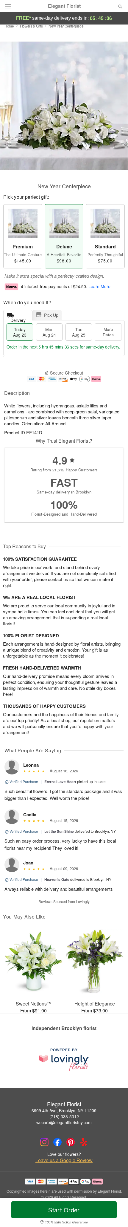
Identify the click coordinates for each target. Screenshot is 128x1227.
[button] (115, 1213)
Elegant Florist (64, 6)
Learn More (99, 286)
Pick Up (51, 315)
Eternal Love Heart (60, 781)
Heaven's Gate (56, 879)
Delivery (18, 318)
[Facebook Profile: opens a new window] (57, 1142)
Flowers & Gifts (31, 25)
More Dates (108, 331)
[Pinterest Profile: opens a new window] (70, 1142)
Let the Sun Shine (59, 831)
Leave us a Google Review (64, 1160)
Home (9, 25)
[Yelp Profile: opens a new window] (83, 1142)
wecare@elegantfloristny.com (64, 1122)
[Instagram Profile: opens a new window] (44, 1142)
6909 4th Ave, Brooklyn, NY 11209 (64, 1110)
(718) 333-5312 (64, 1116)
